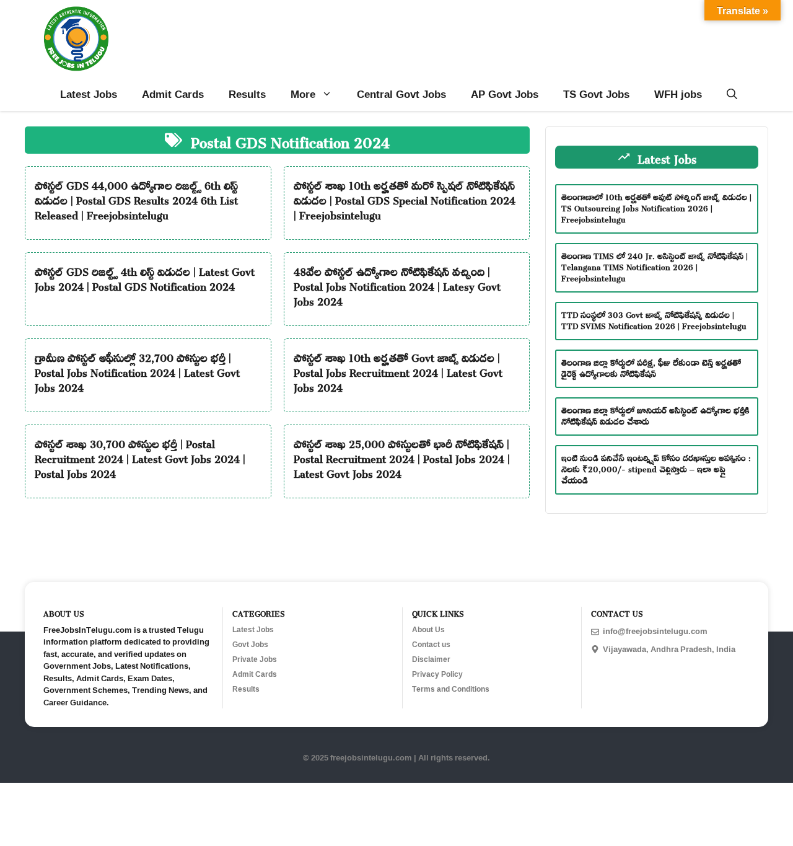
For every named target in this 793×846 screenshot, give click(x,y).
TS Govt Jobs (596, 94)
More (303, 94)
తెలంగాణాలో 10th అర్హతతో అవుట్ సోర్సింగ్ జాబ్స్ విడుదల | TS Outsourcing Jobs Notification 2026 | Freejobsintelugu (656, 206)
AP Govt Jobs (504, 94)
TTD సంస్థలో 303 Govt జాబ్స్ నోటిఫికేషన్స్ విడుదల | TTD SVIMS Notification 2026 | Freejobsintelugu (654, 318)
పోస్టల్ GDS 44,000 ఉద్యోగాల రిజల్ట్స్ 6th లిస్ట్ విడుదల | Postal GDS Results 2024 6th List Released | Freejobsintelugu (136, 198)
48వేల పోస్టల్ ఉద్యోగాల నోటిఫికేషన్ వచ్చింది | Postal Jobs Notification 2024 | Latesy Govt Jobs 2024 (397, 284)
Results (247, 94)
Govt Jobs (250, 644)
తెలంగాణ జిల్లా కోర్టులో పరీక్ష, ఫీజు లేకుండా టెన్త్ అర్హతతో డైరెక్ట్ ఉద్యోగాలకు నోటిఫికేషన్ (651, 366)
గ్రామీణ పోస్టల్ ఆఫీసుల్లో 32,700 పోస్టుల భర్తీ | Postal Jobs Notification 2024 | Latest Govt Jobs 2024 (137, 370)
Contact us (431, 644)
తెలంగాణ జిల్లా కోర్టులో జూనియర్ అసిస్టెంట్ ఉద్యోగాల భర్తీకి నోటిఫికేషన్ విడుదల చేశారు (655, 414)
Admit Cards (173, 94)
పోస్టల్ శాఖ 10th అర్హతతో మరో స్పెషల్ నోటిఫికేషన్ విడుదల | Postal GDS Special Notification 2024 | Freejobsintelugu (404, 198)
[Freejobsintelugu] (76, 38)
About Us (428, 629)
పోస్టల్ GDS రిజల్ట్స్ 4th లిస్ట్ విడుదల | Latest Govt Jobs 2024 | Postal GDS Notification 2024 (145, 277)
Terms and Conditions (450, 689)
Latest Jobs (88, 94)
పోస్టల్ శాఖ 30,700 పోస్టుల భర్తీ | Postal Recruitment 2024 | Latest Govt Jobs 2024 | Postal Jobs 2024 (140, 456)
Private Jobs (254, 659)
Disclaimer (431, 659)
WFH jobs (678, 94)
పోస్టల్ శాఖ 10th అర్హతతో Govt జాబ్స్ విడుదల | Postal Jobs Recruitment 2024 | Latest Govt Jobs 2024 (398, 370)
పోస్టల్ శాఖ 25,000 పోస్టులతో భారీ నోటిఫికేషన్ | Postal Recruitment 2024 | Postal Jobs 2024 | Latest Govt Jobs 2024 (402, 456)
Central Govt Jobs (401, 94)
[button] (732, 94)
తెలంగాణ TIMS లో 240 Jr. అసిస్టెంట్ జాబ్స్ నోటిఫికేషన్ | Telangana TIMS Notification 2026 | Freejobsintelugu (654, 265)
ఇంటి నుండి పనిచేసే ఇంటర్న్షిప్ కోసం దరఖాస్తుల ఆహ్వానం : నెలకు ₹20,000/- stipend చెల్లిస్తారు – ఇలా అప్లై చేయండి (656, 467)
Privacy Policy (437, 674)
